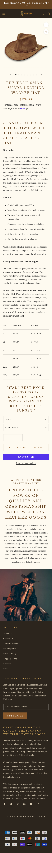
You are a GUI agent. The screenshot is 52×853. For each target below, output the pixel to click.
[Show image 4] (24, 74)
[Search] (43, 13)
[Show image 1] (16, 74)
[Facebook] (4, 804)
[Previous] (10, 74)
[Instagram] (18, 804)
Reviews (7, 663)
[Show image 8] (36, 74)
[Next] (41, 74)
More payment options (26, 463)
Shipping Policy (10, 658)
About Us (7, 633)
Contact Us (8, 638)
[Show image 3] (21, 74)
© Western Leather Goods (26, 816)
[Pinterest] (24, 804)
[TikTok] (38, 804)
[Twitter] (11, 804)
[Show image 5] (27, 74)
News (5, 668)
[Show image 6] (30, 74)
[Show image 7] (33, 74)
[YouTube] (31, 804)
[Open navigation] (3, 13)
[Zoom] (46, 24)
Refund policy (9, 648)
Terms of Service (10, 643)
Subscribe (15, 716)
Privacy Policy (9, 653)
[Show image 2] (18, 74)
